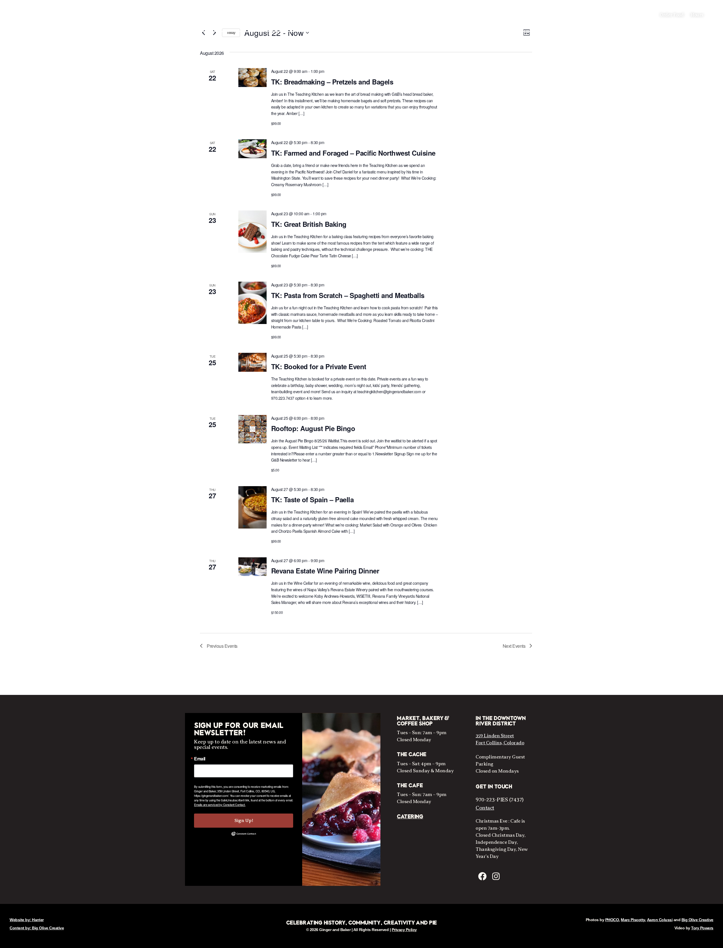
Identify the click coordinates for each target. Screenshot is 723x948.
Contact (485, 808)
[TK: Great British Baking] (252, 231)
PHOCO (612, 919)
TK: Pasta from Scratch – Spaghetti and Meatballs (347, 295)
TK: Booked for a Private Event (318, 366)
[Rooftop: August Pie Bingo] (252, 429)
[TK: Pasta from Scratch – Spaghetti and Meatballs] (252, 303)
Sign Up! (243, 820)
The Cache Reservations (33, 15)
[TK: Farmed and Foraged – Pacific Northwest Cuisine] (252, 148)
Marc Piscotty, (633, 919)
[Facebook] (482, 876)
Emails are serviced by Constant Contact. (219, 804)
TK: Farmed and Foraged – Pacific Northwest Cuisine (353, 153)
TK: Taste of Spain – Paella (312, 499)
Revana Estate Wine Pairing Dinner (325, 570)
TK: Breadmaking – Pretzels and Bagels (332, 81)
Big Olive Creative (697, 919)
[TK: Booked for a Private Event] (252, 362)
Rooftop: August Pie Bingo (313, 428)
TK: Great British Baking (309, 224)
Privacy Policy (404, 929)
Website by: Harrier (27, 919)
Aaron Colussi (660, 919)
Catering (410, 816)
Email (199, 758)
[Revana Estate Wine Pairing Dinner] (252, 566)
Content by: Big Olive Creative (37, 928)
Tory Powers (702, 928)
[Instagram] (496, 876)
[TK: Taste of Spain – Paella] (252, 507)
